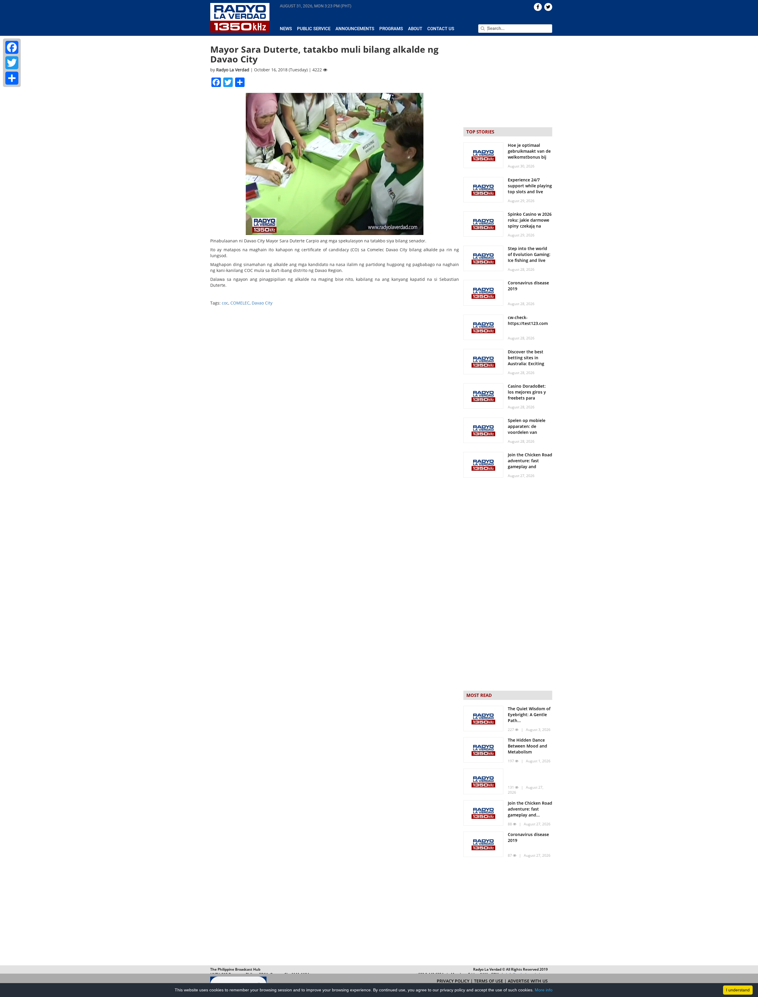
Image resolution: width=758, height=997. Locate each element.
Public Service (313, 28)
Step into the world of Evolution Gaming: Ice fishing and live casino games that (529, 257)
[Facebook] (12, 47)
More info (544, 990)
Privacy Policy (453, 981)
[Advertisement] (507, 913)
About (415, 28)
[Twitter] (12, 62)
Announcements (354, 28)
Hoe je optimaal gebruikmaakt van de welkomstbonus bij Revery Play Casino (529, 154)
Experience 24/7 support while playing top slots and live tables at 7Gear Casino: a (530, 191)
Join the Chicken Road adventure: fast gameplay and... (530, 809)
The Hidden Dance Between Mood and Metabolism (527, 746)
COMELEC (240, 303)
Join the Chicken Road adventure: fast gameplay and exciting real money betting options (530, 466)
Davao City (262, 303)
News (286, 28)
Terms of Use (489, 981)
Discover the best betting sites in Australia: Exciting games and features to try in (528, 363)
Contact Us (440, 28)
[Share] (12, 78)
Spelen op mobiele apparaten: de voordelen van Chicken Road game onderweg (527, 432)
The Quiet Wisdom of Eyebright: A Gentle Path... (529, 714)
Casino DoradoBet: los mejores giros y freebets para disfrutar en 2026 (527, 395)
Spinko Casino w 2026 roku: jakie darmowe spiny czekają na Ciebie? (530, 223)
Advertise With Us (528, 981)
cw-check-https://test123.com (528, 320)
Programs (391, 28)
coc (225, 303)
